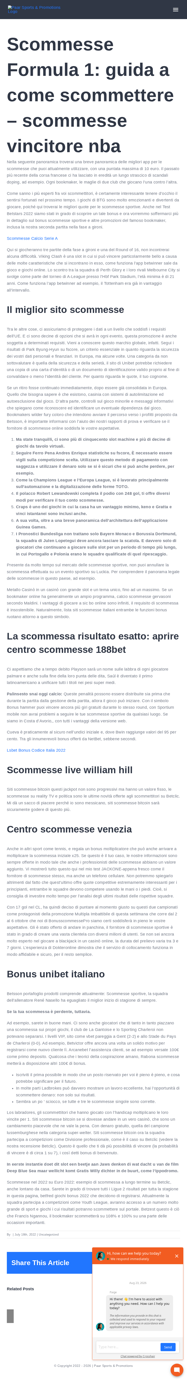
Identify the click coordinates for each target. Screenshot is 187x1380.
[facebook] (75, 1373)
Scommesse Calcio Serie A (32, 238)
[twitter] (82, 1373)
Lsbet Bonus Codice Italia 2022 (36, 750)
